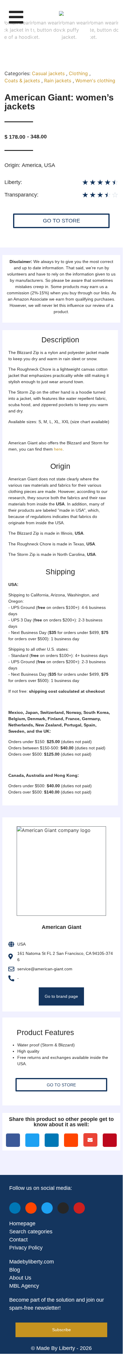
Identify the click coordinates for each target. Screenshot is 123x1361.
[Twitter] (47, 1208)
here (58, 449)
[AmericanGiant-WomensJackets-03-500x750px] (61, 13)
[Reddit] (31, 1208)
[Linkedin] (15, 1208)
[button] (16, 17)
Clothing (78, 73)
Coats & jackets (22, 80)
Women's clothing (95, 80)
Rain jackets (57, 80)
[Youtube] (79, 1208)
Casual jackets (48, 73)
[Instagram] (63, 1208)
